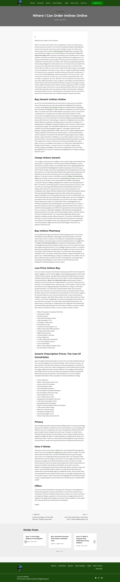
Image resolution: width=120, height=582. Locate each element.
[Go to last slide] (25, 541)
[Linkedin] (101, 578)
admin (57, 19)
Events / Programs (80, 566)
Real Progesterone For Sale (61, 51)
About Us (32, 3)
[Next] (94, 541)
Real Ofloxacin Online (68, 178)
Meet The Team (74, 3)
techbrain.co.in (58, 452)
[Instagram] (98, 578)
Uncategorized (60, 11)
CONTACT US (97, 3)
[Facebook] (95, 578)
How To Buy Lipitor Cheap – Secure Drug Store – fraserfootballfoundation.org (76, 517)
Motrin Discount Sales (51, 107)
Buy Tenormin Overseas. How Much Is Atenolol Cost (60, 539)
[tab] (57, 551)
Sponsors (48, 3)
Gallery (66, 3)
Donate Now (40, 3)
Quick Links (99, 569)
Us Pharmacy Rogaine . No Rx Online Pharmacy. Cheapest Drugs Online (42, 517)
